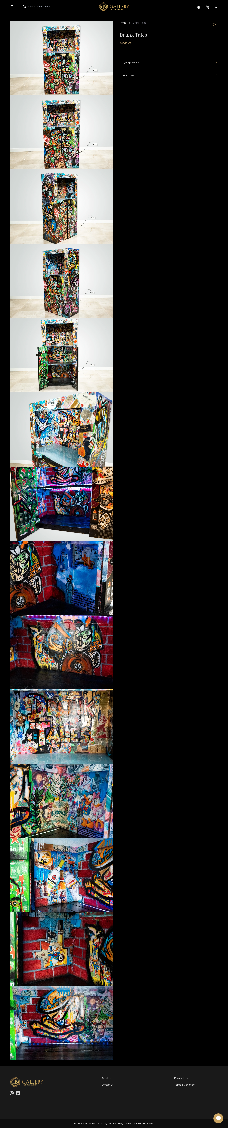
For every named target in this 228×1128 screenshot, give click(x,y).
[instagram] (12, 1093)
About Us (107, 1078)
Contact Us (108, 1084)
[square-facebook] (18, 1093)
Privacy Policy (182, 1078)
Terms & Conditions (185, 1084)
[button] (199, 7)
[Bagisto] (114, 6)
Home (123, 22)
